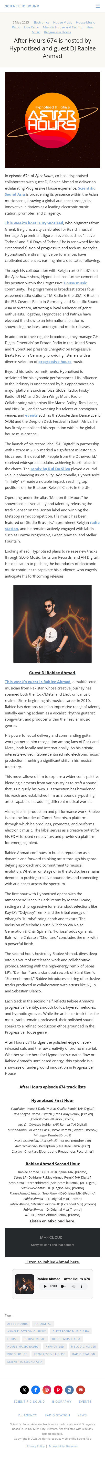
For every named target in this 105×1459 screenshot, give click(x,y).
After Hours (17, 1324)
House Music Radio (23, 1346)
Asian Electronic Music (26, 1331)
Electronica (41, 22)
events (31, 415)
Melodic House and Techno (63, 27)
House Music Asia (66, 1339)
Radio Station (83, 1354)
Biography (62, 1401)
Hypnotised (54, 1346)
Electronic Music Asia (71, 1331)
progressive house (55, 361)
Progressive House (57, 32)
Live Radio (31, 27)
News (82, 1415)
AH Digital (43, 1324)
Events (85, 1401)
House (12, 1339)
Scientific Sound (22, 6)
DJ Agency (27, 1415)
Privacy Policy (36, 1446)
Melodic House (83, 1346)
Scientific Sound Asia (24, 1361)
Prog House (17, 1354)
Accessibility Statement (63, 1446)
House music (75, 282)
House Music (62, 22)
